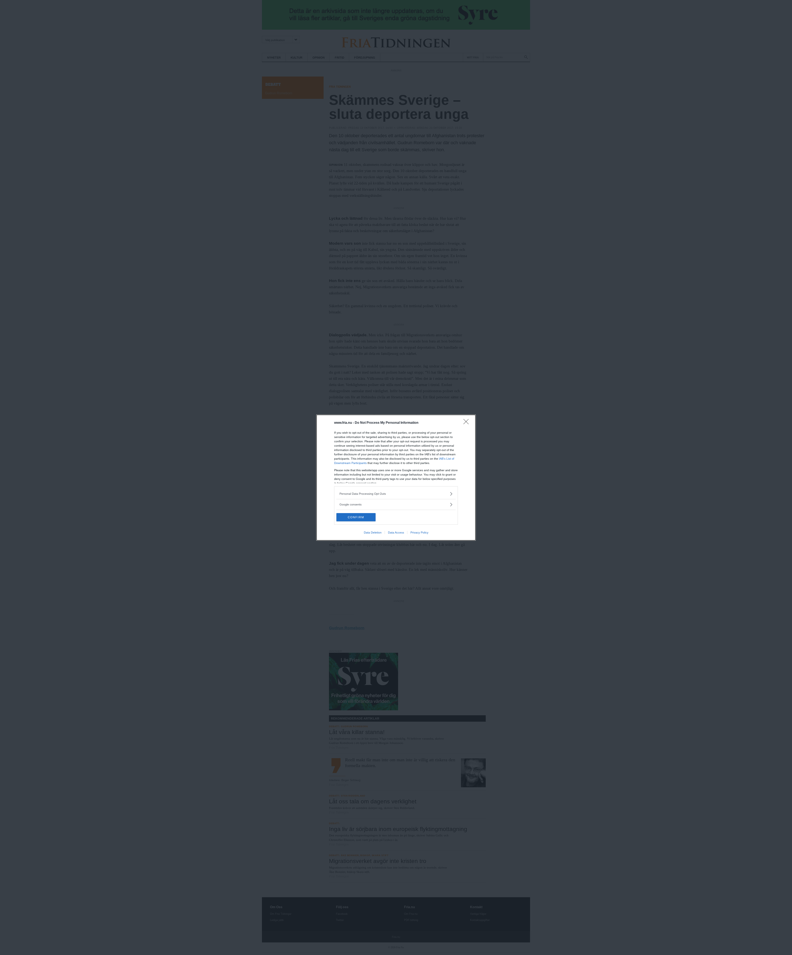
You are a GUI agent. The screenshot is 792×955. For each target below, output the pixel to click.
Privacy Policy (419, 532)
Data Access (396, 532)
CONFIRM (356, 517)
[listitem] (396, 494)
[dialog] (396, 477)
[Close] (467, 423)
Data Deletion (373, 532)
